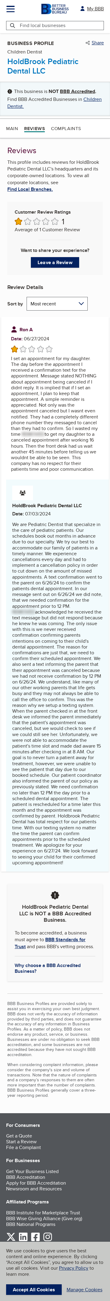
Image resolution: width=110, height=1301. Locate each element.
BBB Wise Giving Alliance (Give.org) (44, 1218)
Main (12, 128)
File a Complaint (23, 1147)
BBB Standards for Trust (50, 943)
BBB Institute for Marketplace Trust (43, 1212)
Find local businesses (42, 25)
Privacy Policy (73, 1268)
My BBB (95, 9)
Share (98, 42)
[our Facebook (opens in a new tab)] (35, 1240)
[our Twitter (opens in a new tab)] (11, 1240)
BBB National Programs (30, 1224)
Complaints (66, 128)
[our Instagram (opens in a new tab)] (48, 1240)
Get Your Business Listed (32, 1171)
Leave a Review (55, 262)
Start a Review (21, 1141)
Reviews (34, 128)
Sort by (15, 304)
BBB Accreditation (25, 1177)
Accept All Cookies (34, 1289)
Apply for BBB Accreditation (36, 1182)
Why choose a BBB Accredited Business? (48, 968)
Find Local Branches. (30, 189)
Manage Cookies (84, 1289)
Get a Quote (19, 1135)
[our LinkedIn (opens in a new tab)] (23, 1240)
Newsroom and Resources (34, 1188)
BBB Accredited (77, 91)
